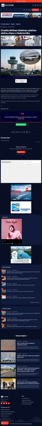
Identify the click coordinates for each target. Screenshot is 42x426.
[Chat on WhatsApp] (21, 124)
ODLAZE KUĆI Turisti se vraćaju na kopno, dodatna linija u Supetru (20, 291)
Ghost (24, 423)
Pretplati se (35, 9)
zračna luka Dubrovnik (5, 24)
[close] (41, 1)
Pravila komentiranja (5, 140)
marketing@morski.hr (8, 413)
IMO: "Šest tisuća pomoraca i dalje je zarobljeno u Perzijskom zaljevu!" (21, 297)
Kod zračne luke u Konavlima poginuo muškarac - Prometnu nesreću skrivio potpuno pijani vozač (28, 369)
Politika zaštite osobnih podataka (27, 402)
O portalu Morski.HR (25, 398)
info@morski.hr (7, 409)
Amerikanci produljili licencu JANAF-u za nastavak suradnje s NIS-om (21, 285)
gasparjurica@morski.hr (10, 411)
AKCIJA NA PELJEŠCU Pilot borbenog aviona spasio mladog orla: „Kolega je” (22, 326)
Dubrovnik (18, 24)
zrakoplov (12, 24)
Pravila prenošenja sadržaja (26, 403)
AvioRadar (34, 91)
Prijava (29, 9)
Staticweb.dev (29, 423)
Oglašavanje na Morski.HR (26, 400)
